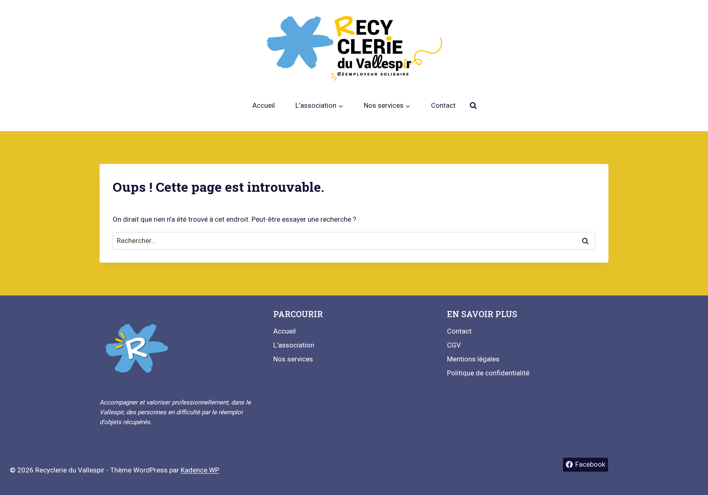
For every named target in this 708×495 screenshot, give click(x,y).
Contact (443, 105)
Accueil (263, 105)
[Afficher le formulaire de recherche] (473, 105)
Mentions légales (473, 359)
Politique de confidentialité (488, 373)
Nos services (293, 359)
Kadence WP (200, 470)
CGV (454, 345)
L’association (293, 345)
